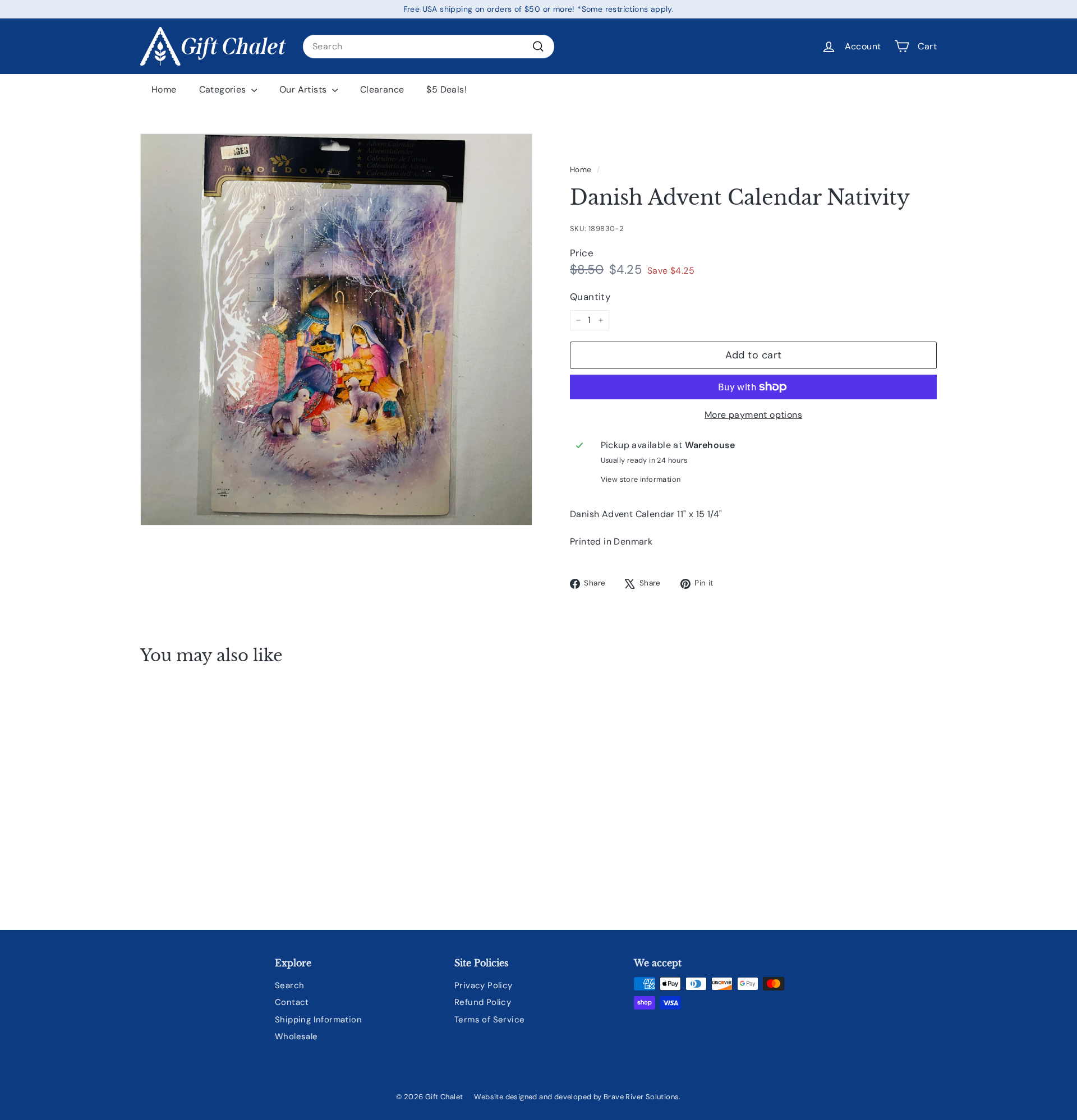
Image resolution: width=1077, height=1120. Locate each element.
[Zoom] (336, 329)
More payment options (753, 415)
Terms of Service (489, 1019)
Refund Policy (482, 1002)
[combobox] (428, 46)
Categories (223, 89)
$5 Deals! (446, 89)
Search (289, 985)
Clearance (382, 89)
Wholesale (296, 1036)
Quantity (590, 297)
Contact (292, 1002)
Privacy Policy (483, 985)
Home (164, 89)
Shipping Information (318, 1019)
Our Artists (304, 89)
